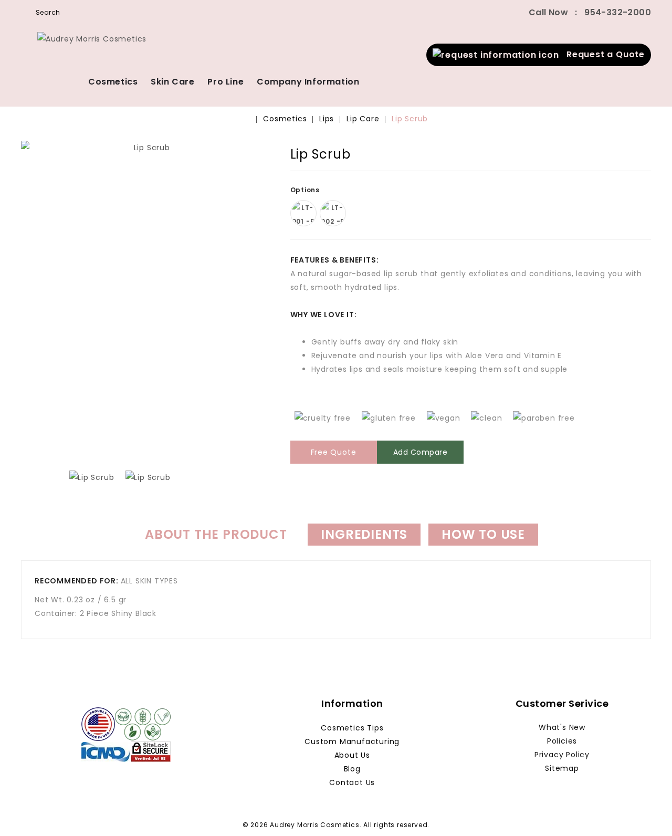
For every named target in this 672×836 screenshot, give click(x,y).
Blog (352, 769)
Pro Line (225, 82)
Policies (562, 741)
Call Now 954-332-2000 (590, 12)
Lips (326, 118)
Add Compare (420, 452)
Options (306, 189)
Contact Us (352, 782)
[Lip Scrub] (148, 299)
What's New (562, 727)
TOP (648, 812)
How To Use (483, 534)
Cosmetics (113, 82)
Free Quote (333, 452)
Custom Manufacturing (352, 741)
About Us (352, 755)
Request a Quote (602, 54)
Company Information (308, 82)
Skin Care (172, 82)
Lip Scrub (410, 118)
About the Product (216, 534)
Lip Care (362, 118)
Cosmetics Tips (352, 728)
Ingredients (364, 534)
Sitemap (562, 768)
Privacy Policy (562, 754)
